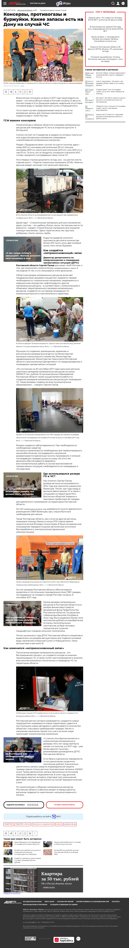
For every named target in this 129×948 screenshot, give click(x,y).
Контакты (116, 901)
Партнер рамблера (45, 938)
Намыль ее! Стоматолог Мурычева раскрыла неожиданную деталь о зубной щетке (109, 116)
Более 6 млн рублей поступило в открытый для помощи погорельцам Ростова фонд (27, 852)
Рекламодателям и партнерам (35, 904)
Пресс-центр (49, 901)
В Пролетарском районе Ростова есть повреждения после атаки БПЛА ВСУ (105, 29)
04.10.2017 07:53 (9, 10)
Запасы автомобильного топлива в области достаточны (67, 843)
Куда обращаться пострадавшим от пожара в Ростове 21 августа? (27, 843)
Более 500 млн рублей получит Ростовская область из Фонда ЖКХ (66, 852)
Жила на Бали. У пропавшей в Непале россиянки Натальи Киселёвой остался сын (105, 39)
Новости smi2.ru (12, 893)
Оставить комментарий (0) (64, 805)
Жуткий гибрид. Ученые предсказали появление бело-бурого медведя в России (110, 75)
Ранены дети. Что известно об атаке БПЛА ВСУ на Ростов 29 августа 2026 (105, 19)
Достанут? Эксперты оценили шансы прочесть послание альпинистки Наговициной (110, 100)
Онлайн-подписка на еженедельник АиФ (92, 901)
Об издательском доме (32, 901)
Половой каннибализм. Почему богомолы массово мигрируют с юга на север (105, 59)
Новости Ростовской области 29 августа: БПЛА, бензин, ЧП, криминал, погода (105, 49)
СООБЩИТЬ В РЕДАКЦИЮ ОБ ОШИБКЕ (64, 904)
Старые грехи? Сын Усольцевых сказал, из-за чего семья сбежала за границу (110, 92)
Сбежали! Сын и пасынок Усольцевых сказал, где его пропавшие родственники (110, 108)
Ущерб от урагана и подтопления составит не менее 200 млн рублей (27, 860)
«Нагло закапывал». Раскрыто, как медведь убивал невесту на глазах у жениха (110, 83)
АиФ (22, 86)
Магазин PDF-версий (65, 901)
